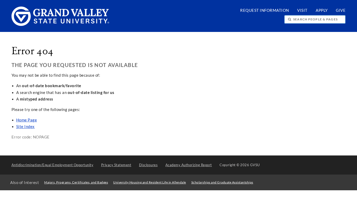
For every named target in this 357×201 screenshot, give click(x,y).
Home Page (26, 120)
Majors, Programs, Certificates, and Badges (76, 182)
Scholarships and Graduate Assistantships (222, 182)
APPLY (322, 10)
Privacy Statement (116, 165)
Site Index (25, 126)
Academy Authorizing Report (188, 165)
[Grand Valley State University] (60, 24)
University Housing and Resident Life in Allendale (149, 182)
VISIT (302, 10)
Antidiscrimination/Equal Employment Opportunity (52, 165)
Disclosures (148, 165)
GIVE (341, 10)
